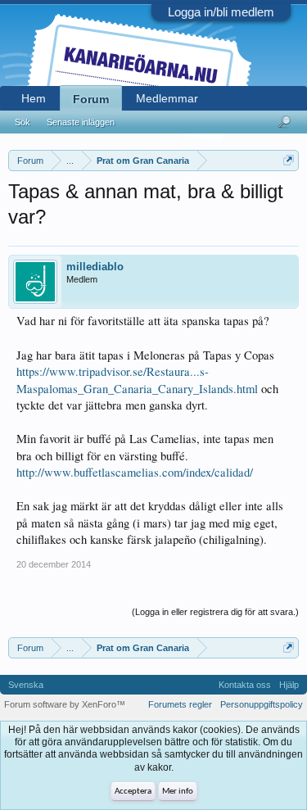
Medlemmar (167, 98)
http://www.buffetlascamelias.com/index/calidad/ (134, 472)
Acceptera (133, 791)
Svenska (25, 685)
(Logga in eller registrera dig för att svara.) (215, 612)
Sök (22, 122)
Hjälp (289, 685)
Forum (91, 99)
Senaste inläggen (81, 122)
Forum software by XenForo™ (64, 704)
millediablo (95, 266)
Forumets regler (180, 704)
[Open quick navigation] (288, 160)
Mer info (177, 791)
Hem (33, 98)
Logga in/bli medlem (221, 12)
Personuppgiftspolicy (261, 704)
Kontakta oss (245, 685)
